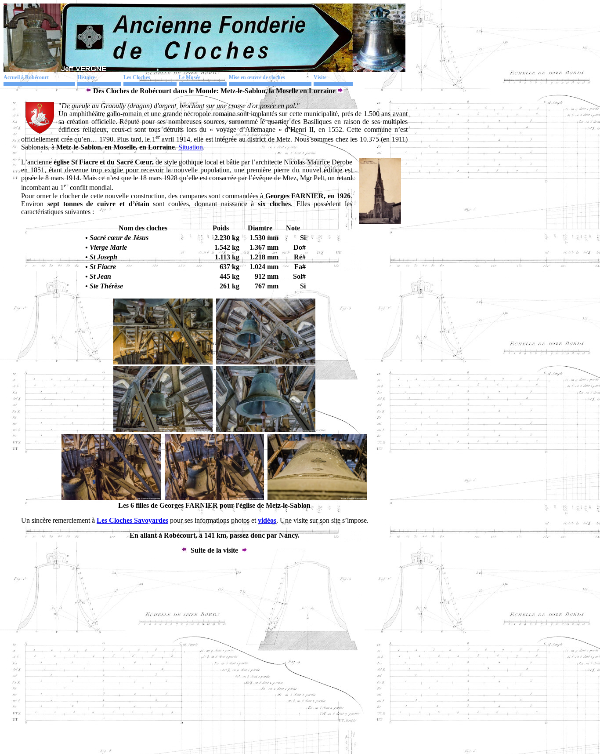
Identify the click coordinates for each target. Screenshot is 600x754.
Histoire (86, 77)
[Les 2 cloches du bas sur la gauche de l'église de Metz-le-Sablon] (214, 497)
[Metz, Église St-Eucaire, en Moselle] (340, 91)
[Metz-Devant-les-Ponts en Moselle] (88, 91)
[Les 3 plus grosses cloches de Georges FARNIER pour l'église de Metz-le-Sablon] (111, 497)
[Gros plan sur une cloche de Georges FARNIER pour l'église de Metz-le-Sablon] (317, 497)
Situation (190, 147)
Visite (320, 77)
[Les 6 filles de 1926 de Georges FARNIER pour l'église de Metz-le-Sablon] (162, 362)
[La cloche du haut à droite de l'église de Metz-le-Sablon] (162, 429)
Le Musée (189, 77)
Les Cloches (136, 77)
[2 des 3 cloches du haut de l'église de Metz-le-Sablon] (265, 362)
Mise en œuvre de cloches (257, 77)
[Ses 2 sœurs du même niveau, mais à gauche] (265, 429)
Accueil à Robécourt (26, 77)
